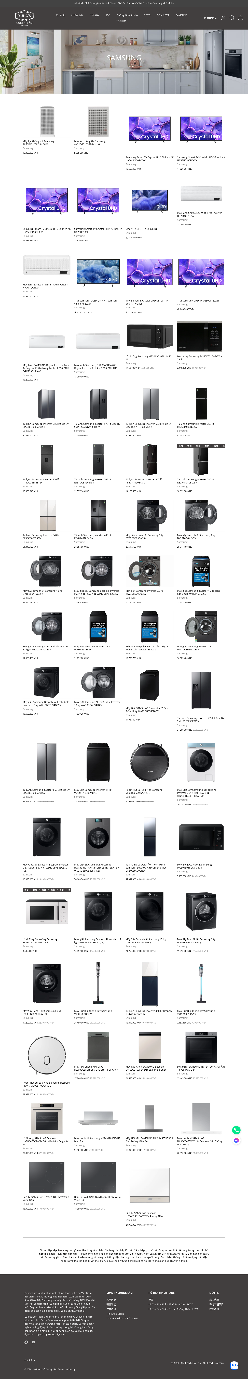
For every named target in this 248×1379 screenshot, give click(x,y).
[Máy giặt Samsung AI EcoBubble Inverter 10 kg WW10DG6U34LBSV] (98, 682)
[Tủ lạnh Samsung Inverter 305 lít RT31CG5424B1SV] (98, 460)
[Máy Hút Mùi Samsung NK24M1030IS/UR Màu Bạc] (98, 1119)
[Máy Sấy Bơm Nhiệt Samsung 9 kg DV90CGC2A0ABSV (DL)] (47, 983)
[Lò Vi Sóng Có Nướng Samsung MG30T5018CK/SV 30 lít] (201, 837)
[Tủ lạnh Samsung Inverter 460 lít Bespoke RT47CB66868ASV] (150, 983)
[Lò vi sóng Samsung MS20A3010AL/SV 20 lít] (150, 337)
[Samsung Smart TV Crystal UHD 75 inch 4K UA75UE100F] (98, 201)
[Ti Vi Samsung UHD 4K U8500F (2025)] (201, 273)
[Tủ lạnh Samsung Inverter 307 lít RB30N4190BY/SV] (150, 460)
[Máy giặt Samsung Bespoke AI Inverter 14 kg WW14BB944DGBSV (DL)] (98, 912)
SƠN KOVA (163, 15)
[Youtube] (33, 1342)
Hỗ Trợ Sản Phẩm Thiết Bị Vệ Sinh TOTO (170, 1304)
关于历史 (111, 1299)
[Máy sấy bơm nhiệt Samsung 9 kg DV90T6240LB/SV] (201, 516)
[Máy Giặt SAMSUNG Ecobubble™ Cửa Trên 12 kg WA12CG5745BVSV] (150, 685)
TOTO (147, 15)
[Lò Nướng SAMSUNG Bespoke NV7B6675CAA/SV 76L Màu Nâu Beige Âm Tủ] (47, 1119)
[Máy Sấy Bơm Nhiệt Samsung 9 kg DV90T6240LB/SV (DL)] (201, 912)
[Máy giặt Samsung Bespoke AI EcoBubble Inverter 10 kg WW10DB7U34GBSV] (47, 682)
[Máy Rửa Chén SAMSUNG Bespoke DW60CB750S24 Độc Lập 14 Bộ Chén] (150, 1047)
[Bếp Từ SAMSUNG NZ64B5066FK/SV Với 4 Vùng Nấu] (98, 1177)
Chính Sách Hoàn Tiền (213, 1363)
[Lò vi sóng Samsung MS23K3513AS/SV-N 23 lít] (201, 337)
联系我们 (214, 1309)
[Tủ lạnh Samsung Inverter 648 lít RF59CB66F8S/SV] (47, 516)
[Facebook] (26, 1342)
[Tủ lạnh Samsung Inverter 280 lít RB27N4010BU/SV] (201, 460)
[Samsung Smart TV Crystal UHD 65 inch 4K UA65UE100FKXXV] (47, 201)
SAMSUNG (181, 15)
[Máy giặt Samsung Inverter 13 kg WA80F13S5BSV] (98, 627)
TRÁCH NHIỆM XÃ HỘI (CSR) (121, 1318)
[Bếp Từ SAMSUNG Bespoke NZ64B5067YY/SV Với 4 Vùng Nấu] (150, 1185)
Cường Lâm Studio (127, 15)
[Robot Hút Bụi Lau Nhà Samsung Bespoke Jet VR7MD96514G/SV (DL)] (47, 1055)
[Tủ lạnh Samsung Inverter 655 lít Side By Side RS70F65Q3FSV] (47, 404)
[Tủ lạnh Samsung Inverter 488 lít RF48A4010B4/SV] (98, 516)
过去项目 (111, 1309)
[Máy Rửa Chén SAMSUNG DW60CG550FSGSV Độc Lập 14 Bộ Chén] (98, 1047)
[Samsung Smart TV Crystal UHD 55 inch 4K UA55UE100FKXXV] (201, 130)
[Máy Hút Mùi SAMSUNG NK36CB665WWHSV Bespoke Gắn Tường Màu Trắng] (201, 1119)
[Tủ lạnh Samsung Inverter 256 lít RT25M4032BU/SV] (201, 404)
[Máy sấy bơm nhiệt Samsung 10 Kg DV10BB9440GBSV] (47, 571)
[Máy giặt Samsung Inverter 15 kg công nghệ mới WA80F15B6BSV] (201, 571)
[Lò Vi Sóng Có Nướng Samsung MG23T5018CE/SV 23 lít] (47, 912)
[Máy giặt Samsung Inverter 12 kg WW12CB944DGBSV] (201, 627)
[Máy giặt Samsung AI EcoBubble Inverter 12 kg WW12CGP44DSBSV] (47, 627)
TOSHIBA (121, 21)
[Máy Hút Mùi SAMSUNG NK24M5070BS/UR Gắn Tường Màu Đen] (150, 1119)
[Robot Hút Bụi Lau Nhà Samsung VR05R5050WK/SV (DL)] (150, 762)
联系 (108, 15)
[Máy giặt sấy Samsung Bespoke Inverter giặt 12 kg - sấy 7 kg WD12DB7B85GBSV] (98, 571)
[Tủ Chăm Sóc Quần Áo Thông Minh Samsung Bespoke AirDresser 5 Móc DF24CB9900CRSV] (150, 837)
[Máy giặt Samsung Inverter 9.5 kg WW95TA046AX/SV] (150, 571)
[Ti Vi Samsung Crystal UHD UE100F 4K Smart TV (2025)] (150, 273)
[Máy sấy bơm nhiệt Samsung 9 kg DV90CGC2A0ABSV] (150, 516)
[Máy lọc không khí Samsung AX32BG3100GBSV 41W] (98, 122)
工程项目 (94, 15)
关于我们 (60, 15)
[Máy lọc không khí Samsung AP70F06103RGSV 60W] (47, 122)
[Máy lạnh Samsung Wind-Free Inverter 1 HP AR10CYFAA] (47, 265)
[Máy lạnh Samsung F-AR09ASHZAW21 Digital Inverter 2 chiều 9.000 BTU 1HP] (98, 341)
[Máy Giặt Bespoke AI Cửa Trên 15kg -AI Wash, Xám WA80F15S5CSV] (150, 627)
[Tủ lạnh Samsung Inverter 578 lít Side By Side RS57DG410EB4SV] (98, 404)
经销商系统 (77, 15)
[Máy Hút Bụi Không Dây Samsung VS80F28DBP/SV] (98, 983)
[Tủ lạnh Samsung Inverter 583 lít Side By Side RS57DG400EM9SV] (150, 404)
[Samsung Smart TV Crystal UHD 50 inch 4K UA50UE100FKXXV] (150, 130)
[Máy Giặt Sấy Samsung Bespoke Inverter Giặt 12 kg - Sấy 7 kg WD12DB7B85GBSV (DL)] (47, 837)
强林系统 (111, 1304)
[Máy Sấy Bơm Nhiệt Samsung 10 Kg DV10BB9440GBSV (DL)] (150, 912)
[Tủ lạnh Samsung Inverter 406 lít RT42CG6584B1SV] (47, 460)
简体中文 (209, 18)
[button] (236, 1140)
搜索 (150, 1299)
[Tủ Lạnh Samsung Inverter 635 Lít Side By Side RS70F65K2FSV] (201, 690)
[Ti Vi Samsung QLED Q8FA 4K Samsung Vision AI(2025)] (98, 273)
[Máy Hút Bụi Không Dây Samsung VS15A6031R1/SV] (201, 983)
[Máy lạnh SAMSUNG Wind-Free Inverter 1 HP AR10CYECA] (201, 193)
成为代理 (214, 1299)
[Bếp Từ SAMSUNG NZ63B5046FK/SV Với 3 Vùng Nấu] (47, 1177)
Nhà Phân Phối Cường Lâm (44, 1369)
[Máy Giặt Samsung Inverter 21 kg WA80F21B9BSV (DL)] (98, 762)
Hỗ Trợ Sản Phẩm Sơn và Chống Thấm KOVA (173, 1309)
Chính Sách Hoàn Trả (191, 1363)
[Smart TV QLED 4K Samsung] (150, 201)
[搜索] (232, 18)
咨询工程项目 (216, 1304)
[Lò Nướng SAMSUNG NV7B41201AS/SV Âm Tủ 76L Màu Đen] (201, 1047)
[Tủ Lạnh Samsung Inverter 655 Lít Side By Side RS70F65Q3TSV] (47, 762)
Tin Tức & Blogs (115, 1313)
